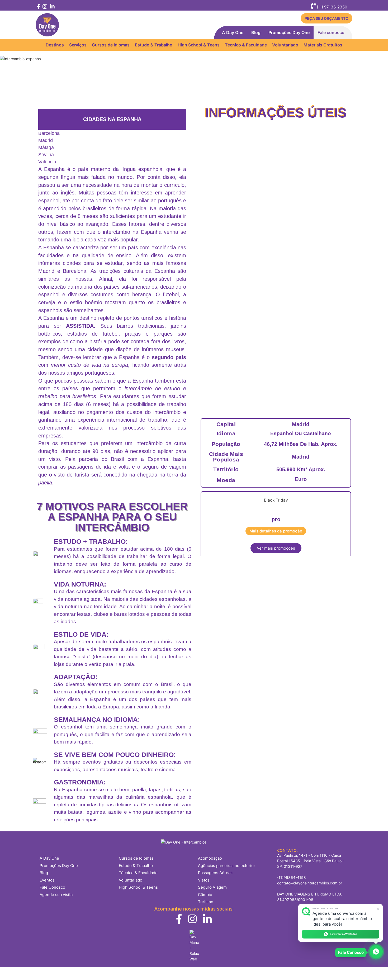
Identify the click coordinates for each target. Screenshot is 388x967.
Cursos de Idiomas (111, 44)
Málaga (46, 147)
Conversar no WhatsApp (343, 934)
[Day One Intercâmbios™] (47, 24)
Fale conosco (331, 32)
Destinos (55, 44)
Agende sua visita (56, 894)
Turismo (205, 901)
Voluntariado (285, 44)
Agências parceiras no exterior (226, 865)
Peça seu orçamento (326, 18)
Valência (47, 161)
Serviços (78, 44)
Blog (256, 32)
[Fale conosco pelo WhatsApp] (376, 952)
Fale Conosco (52, 887)
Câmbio (205, 894)
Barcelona (49, 133)
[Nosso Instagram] (44, 7)
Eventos (47, 880)
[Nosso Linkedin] (51, 7)
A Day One (232, 32)
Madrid (45, 140)
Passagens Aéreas (215, 872)
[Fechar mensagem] (378, 908)
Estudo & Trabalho (153, 44)
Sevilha (46, 154)
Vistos (204, 880)
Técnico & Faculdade (246, 44)
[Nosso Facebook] (38, 7)
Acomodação (210, 858)
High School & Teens (199, 44)
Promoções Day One (289, 32)
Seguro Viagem (212, 887)
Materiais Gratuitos (323, 44)
